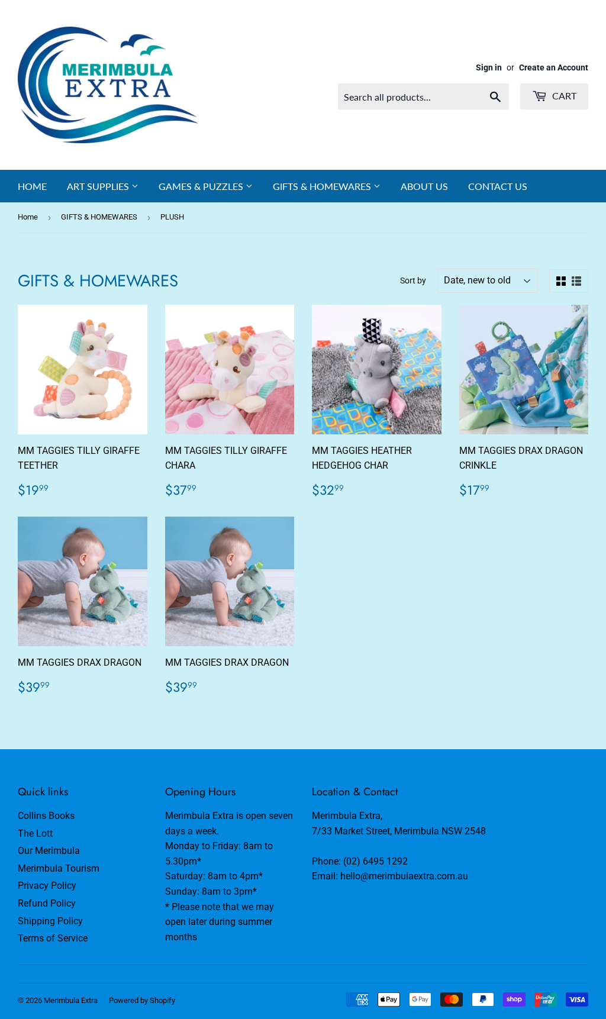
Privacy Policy (47, 885)
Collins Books (46, 815)
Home (32, 186)
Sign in (489, 67)
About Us (424, 186)
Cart (563, 95)
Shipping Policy (50, 921)
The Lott (35, 833)
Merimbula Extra (71, 1000)
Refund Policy (47, 903)
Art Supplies (99, 186)
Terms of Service (53, 938)
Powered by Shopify (142, 1000)
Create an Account (553, 67)
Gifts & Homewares (323, 186)
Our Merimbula (49, 850)
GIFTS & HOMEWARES (99, 216)
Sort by (413, 280)
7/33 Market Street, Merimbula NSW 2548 (399, 831)
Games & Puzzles (202, 186)
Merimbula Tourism (58, 868)
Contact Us (497, 186)
